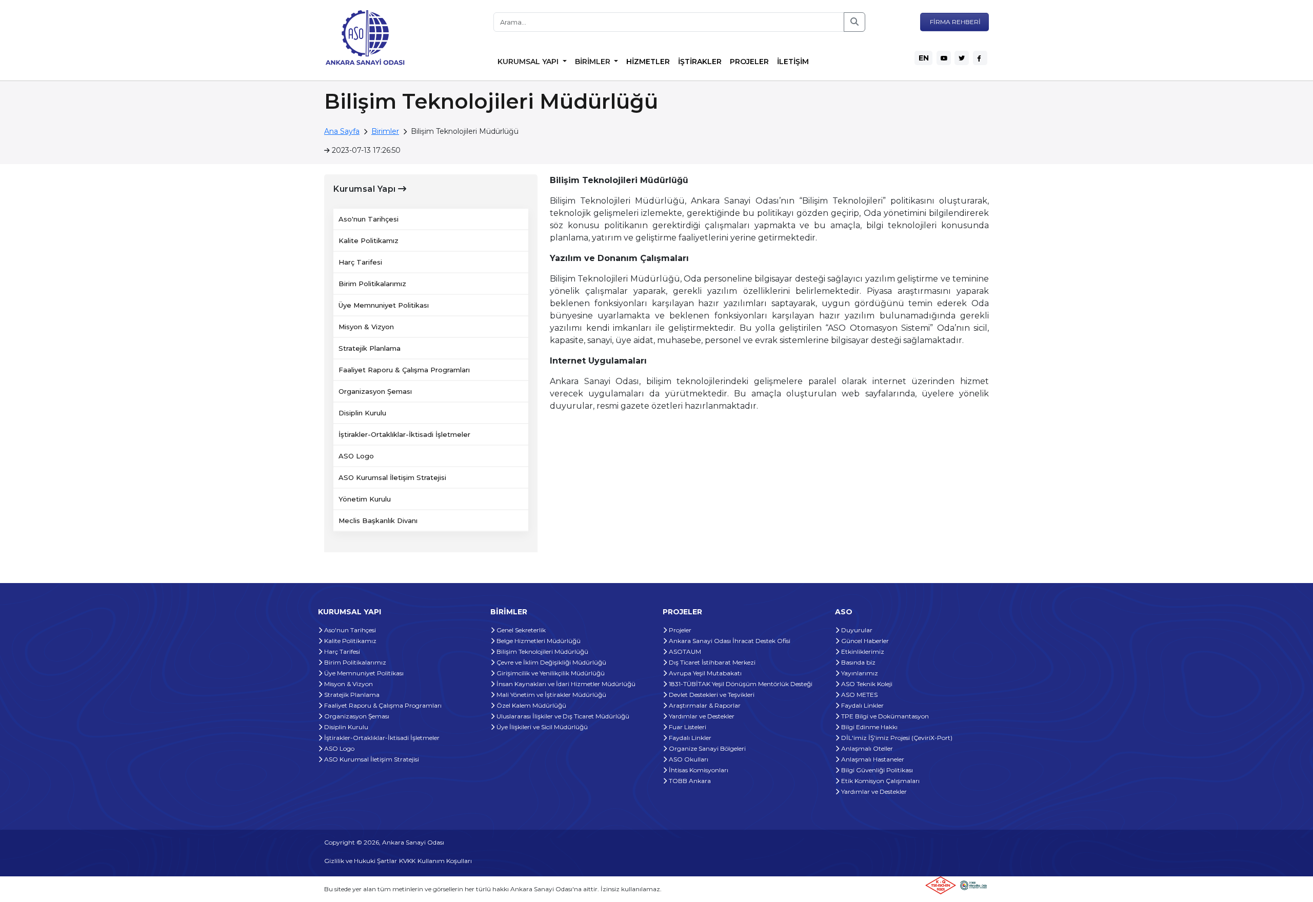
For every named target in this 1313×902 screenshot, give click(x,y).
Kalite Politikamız (369, 240)
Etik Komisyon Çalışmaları (880, 781)
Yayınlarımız (859, 673)
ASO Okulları (687, 759)
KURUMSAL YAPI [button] (529, 61)
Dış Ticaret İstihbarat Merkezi (711, 662)
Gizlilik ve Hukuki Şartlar (360, 861)
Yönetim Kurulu (365, 499)
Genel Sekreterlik (520, 630)
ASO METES (859, 694)
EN (924, 58)
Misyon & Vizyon (366, 327)
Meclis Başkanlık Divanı (378, 520)
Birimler (385, 131)
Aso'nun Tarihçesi (369, 219)
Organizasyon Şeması (375, 391)
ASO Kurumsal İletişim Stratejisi (392, 477)
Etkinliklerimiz (862, 651)
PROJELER (749, 61)
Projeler (679, 630)
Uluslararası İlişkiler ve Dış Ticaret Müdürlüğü (562, 716)
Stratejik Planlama (370, 348)
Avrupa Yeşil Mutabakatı (704, 673)
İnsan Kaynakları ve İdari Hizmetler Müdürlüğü (565, 684)
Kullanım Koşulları (444, 861)
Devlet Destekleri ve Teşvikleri (710, 694)
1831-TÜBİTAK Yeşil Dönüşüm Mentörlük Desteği (739, 684)
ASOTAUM (684, 651)
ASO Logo (356, 456)
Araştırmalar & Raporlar (704, 705)
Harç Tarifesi (360, 262)
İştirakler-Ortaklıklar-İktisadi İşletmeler (404, 434)
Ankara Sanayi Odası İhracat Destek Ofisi (728, 641)
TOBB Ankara (689, 781)
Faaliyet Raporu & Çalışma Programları (404, 370)
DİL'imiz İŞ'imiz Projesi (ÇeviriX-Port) (896, 737)
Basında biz (858, 662)
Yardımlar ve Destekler (700, 716)
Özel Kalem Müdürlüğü (530, 705)
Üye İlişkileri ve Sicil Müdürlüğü (541, 727)
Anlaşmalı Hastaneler (872, 759)
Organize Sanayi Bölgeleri (706, 748)
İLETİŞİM (793, 61)
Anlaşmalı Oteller (866, 748)
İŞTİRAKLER (700, 61)
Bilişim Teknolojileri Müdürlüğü (541, 651)
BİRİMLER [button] (593, 61)
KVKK (407, 861)
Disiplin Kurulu (362, 413)
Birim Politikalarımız (372, 283)
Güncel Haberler (864, 641)
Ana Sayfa (342, 131)
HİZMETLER (648, 61)
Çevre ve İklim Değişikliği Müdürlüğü (550, 662)
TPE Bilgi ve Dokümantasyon (884, 716)
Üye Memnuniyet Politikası (384, 305)
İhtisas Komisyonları (697, 770)
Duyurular (856, 630)
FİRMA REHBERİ (954, 22)
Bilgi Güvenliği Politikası (876, 770)
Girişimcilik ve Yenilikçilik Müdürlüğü (550, 673)
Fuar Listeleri (686, 727)
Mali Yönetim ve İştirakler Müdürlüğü (550, 694)
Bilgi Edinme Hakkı (869, 727)
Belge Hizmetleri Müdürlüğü (538, 641)
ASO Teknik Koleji (866, 684)
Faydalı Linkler (689, 737)
